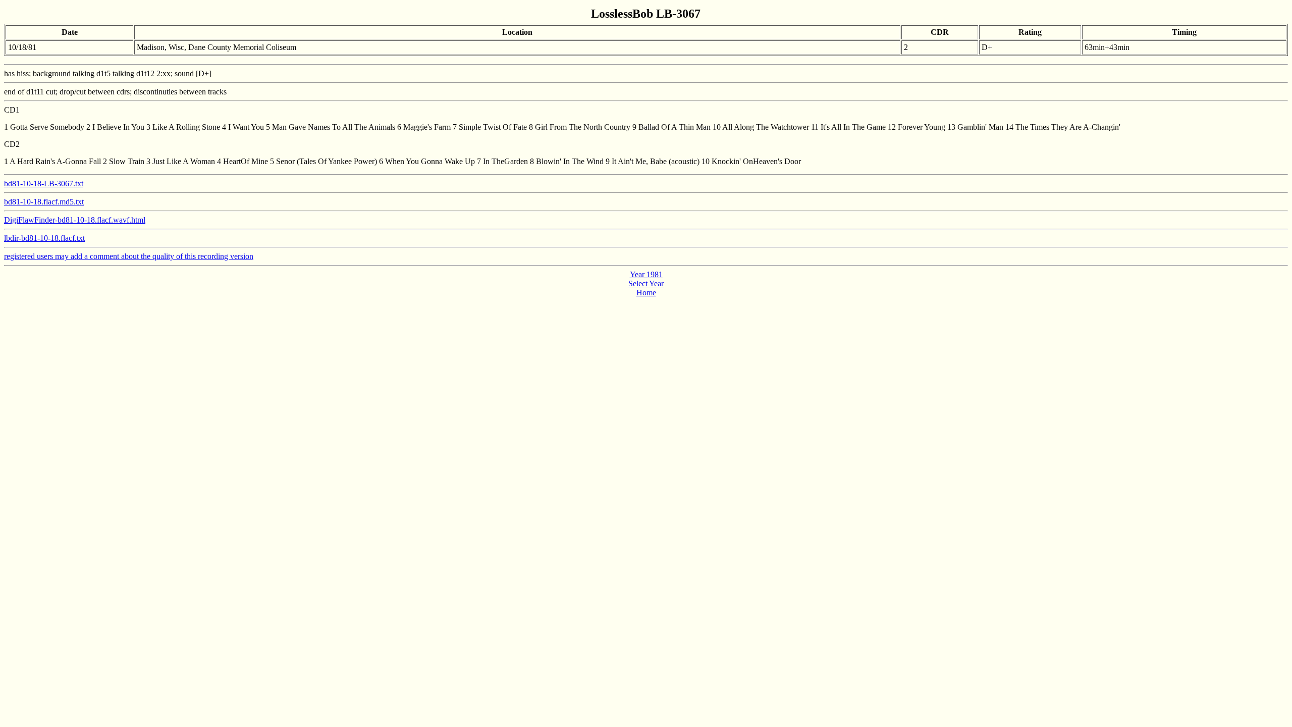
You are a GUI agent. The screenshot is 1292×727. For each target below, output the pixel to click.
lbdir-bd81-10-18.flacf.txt (44, 238)
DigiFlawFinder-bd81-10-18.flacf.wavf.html (74, 220)
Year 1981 (646, 274)
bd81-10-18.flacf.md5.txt (44, 201)
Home (646, 292)
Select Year (646, 283)
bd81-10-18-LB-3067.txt (43, 183)
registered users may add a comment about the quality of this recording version (128, 256)
